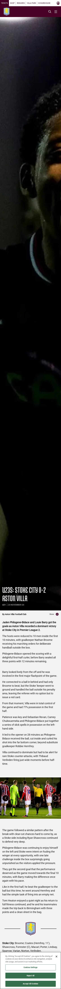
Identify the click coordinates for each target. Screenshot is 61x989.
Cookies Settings (30, 967)
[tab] (4, 3)
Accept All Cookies (30, 984)
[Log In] (58, 3)
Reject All (30, 976)
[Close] (56, 956)
